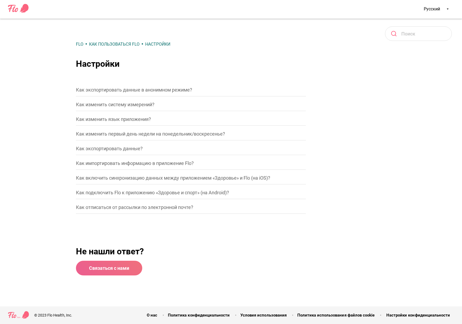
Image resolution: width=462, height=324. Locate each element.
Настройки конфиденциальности (417, 315)
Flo (79, 44)
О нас (152, 315)
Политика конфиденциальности (199, 315)
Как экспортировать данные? (109, 148)
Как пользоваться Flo (114, 44)
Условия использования (263, 315)
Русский (432, 8)
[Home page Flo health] (18, 11)
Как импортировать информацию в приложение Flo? (135, 163)
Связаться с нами (109, 268)
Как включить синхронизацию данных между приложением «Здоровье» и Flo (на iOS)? (173, 178)
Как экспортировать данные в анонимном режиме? (134, 90)
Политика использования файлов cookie (336, 315)
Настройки (157, 44)
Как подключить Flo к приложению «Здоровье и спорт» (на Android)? (152, 192)
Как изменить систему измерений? (115, 104)
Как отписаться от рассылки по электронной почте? (134, 207)
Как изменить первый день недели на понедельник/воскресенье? (150, 134)
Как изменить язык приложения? (113, 119)
